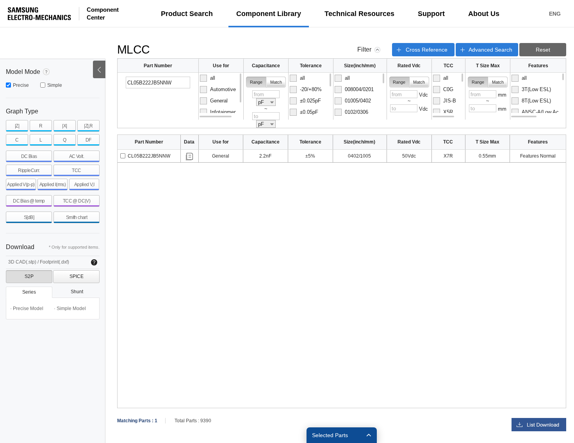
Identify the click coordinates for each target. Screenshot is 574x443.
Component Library (268, 14)
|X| (64, 126)
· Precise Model (26, 308)
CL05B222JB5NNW (149, 156)
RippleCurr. (28, 170)
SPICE (77, 276)
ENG (555, 14)
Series (29, 292)
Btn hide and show (99, 69)
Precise (21, 85)
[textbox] (158, 82)
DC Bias (29, 156)
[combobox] (266, 102)
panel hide (377, 50)
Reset (543, 50)
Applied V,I (84, 184)
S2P (29, 276)
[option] (220, 78)
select (122, 155)
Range (256, 82)
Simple (54, 85)
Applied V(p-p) (21, 184)
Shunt (77, 291)
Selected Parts (330, 435)
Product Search (187, 14)
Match (276, 82)
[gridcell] (149, 156)
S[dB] (29, 217)
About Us (483, 14)
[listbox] (221, 96)
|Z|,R (88, 126)
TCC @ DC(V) (76, 201)
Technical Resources (359, 14)
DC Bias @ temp (29, 201)
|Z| (17, 126)
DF (88, 140)
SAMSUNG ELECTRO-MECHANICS (39, 13)
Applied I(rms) (52, 184)
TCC (76, 170)
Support (431, 14)
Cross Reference (426, 50)
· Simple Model (70, 308)
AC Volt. (76, 156)
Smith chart (76, 217)
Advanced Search (490, 50)
